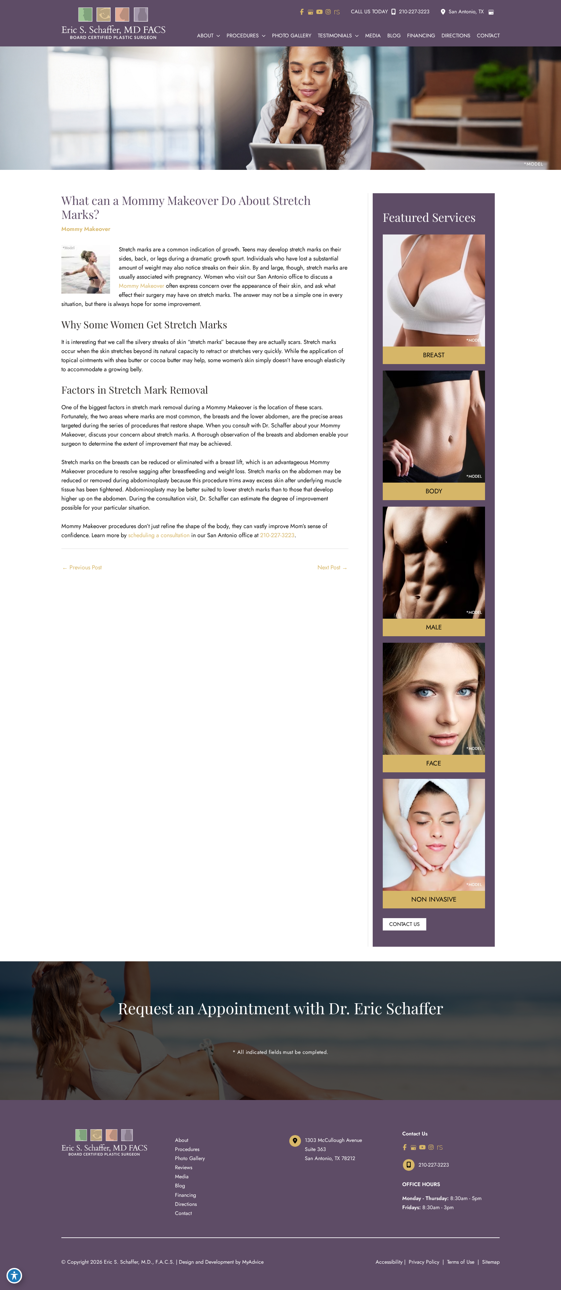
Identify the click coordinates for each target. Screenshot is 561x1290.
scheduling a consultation (159, 535)
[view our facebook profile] (301, 12)
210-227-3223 (414, 11)
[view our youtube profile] (319, 12)
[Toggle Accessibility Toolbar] (14, 1276)
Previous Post (82, 567)
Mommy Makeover (85, 229)
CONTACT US (404, 924)
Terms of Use (460, 1262)
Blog (180, 1185)
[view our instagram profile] (328, 12)
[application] (216, 36)
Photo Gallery (190, 1158)
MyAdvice (253, 1262)
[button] (404, 924)
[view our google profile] (310, 12)
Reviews (183, 1167)
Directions (186, 1204)
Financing (185, 1195)
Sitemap (490, 1262)
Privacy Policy (424, 1262)
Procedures (187, 1149)
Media (182, 1176)
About (181, 1140)
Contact (183, 1213)
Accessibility (389, 1262)
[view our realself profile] (336, 12)
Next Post (333, 567)
